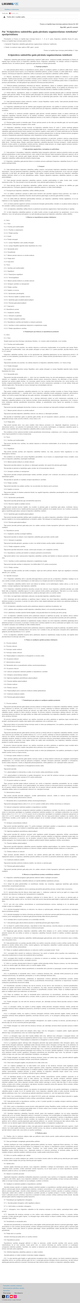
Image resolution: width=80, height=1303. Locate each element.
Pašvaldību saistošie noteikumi (12, 1285)
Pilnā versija (7, 1293)
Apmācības (6, 1290)
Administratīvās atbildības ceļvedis (13, 1288)
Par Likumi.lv (19, 1293)
